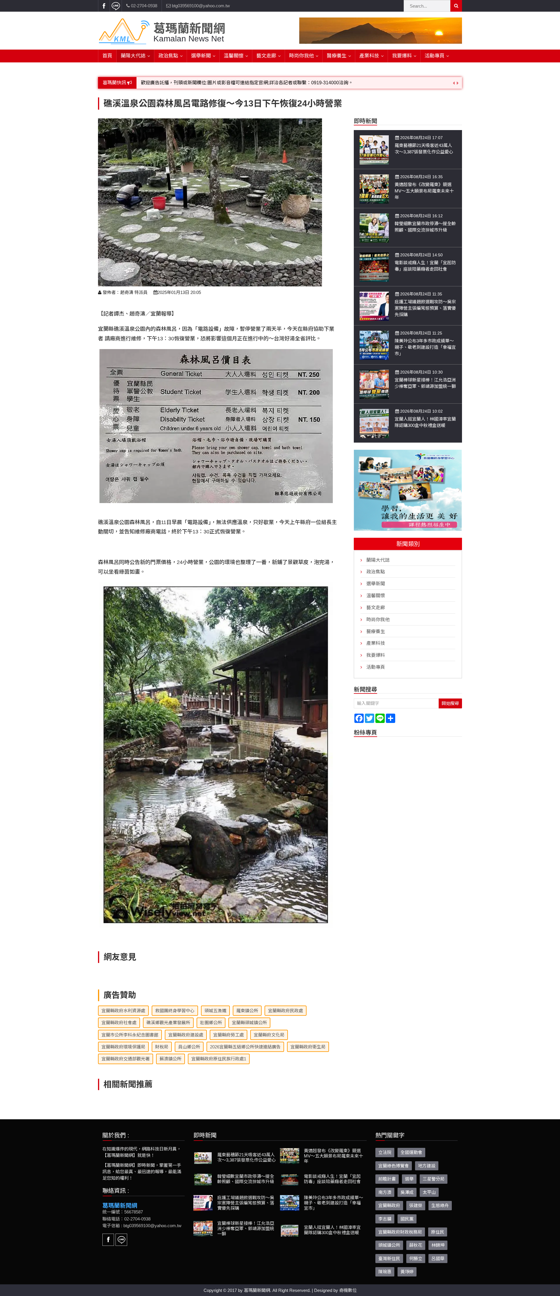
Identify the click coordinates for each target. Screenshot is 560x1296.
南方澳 (384, 1192)
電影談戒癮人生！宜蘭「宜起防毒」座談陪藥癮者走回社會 (332, 1179)
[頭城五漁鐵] (408, 490)
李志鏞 (384, 1218)
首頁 (107, 56)
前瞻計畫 (387, 1178)
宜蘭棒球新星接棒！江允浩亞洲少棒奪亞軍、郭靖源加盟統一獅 (245, 1228)
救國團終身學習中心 (175, 1010)
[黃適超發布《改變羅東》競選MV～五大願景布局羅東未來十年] (374, 189)
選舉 (409, 1178)
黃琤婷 (407, 1271)
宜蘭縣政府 (389, 1205)
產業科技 (369, 56)
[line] (116, 6)
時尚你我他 (301, 56)
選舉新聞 (201, 56)
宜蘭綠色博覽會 (393, 1165)
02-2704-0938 (143, 5)
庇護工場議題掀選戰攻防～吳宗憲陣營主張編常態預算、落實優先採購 (425, 308)
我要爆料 (402, 56)
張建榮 (415, 1205)
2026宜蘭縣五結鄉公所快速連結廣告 (245, 1046)
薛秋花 (415, 1245)
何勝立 (415, 1258)
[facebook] (104, 6)
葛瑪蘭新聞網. (257, 1290)
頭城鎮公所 (389, 1245)
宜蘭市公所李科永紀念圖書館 (130, 1034)
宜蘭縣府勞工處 (228, 1034)
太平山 (429, 1192)
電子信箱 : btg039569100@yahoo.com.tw (141, 1225)
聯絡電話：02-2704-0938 (126, 1218)
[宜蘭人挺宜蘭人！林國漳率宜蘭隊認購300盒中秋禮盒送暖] (374, 423)
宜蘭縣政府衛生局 (308, 1046)
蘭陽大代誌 (133, 56)
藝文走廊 (266, 56)
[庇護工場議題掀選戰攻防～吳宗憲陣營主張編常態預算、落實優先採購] (374, 306)
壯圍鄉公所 (211, 1022)
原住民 (437, 1232)
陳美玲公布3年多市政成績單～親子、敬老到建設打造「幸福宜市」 (425, 347)
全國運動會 (411, 1152)
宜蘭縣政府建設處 (185, 1034)
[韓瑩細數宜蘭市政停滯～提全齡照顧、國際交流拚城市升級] (374, 228)
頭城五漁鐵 (215, 1010)
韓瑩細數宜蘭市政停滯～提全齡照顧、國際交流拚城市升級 (245, 1179)
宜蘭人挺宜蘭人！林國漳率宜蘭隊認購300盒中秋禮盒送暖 (332, 1230)
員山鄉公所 (189, 1046)
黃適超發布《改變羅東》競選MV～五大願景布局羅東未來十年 (424, 191)
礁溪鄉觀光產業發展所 (168, 1022)
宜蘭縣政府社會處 (119, 1022)
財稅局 (161, 1046)
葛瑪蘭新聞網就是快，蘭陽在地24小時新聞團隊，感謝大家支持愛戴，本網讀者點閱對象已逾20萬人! (245, 83)
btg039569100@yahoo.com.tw (200, 5)
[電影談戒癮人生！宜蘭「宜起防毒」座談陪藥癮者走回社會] (374, 267)
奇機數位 (348, 1290)
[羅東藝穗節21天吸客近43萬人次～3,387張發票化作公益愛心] (374, 149)
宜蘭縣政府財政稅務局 (400, 1232)
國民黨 (407, 1218)
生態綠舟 (440, 1205)
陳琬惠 (384, 1271)
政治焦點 (168, 56)
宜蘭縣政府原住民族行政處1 (218, 1058)
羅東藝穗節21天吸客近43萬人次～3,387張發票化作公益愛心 (246, 1157)
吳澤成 (407, 1192)
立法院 (384, 1152)
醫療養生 (336, 56)
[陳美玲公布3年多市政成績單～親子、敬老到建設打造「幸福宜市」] (374, 345)
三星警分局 (433, 1178)
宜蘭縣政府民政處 (285, 1010)
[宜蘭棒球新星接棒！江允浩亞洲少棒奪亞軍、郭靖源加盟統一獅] (374, 384)
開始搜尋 (450, 702)
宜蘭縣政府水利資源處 (123, 1010)
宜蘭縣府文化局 (269, 1034)
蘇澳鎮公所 (170, 1058)
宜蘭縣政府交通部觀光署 (126, 1058)
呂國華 (437, 1258)
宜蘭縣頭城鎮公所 (249, 1022)
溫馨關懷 (234, 56)
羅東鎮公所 (247, 1010)
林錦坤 (437, 1245)
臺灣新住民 (389, 1258)
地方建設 (426, 1165)
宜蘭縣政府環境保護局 (123, 1046)
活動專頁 (434, 56)
